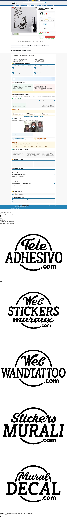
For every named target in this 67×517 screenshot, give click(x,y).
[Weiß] (44, 14)
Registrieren (52, 206)
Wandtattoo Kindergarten (25, 47)
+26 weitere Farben (50, 13)
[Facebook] (1, 515)
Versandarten (1, 217)
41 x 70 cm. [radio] (41, 22)
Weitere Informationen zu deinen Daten (15, 208)
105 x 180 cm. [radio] (53, 26)
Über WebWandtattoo (2, 219)
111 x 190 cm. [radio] (41, 28)
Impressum (8, 221)
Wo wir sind (10, 219)
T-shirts (47, 5)
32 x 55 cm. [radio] (45, 20)
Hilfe (10, 223)
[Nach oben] (0, 516)
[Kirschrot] (46, 14)
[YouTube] (3, 515)
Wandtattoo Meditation (30, 45)
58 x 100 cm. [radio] (52, 22)
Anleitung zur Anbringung (14, 217)
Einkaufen (1, 217)
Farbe (41, 12)
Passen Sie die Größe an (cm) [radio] (45, 28)
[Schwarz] (40, 14)
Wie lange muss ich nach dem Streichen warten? (19, 174)
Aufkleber (42, 5)
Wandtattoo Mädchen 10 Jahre (44, 45)
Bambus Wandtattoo (36, 45)
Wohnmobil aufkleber (36, 5)
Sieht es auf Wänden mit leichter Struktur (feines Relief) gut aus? (21, 183)
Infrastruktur (7, 219)
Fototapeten (19, 5)
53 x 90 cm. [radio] (48, 22)
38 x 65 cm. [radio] (52, 20)
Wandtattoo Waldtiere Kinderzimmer (16, 47)
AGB (0, 221)
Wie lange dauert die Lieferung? (16, 181)
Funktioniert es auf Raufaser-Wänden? (17, 172)
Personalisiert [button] (52, 5)
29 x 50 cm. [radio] (41, 20)
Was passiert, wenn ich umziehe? (17, 185)
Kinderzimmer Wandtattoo (27, 5)
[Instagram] (0, 515)
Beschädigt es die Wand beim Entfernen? (18, 176)
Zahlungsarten (5, 217)
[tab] (13, 34)
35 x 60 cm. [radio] (48, 20)
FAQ (10, 217)
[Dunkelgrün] (42, 14)
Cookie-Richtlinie (12, 221)
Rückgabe (8, 217)
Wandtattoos (14, 5)
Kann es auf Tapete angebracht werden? (18, 188)
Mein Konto (8, 223)
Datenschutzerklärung (4, 221)
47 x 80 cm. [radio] (45, 22)
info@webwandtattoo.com (3, 223)
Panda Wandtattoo (14, 45)
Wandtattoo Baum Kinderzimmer (22, 45)
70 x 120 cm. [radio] (45, 24)
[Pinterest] (2, 515)
